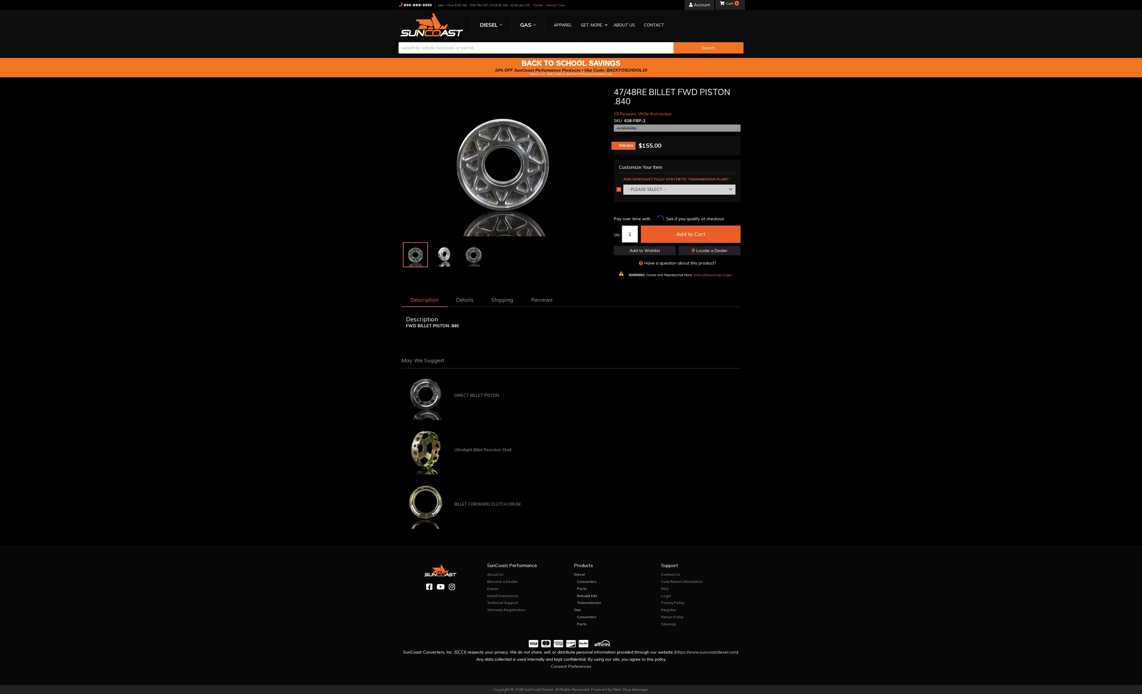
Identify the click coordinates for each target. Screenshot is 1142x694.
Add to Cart (690, 234)
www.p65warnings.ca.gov (713, 275)
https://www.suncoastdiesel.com (706, 652)
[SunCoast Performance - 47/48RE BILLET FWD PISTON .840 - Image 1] (415, 254)
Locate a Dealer (711, 250)
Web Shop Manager (630, 689)
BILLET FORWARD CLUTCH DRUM (487, 504)
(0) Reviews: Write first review (643, 114)
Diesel (579, 574)
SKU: (618, 120)
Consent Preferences (571, 666)
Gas (577, 610)
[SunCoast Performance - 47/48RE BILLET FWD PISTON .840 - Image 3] (473, 254)
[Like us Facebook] (429, 586)
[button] (592, 25)
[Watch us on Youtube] (440, 586)
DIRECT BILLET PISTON (476, 395)
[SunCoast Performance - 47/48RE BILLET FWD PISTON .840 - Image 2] (444, 254)
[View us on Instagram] (452, 586)
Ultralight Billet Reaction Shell (483, 449)
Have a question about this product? (680, 263)
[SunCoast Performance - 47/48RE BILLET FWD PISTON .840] (503, 162)
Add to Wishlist (645, 250)
